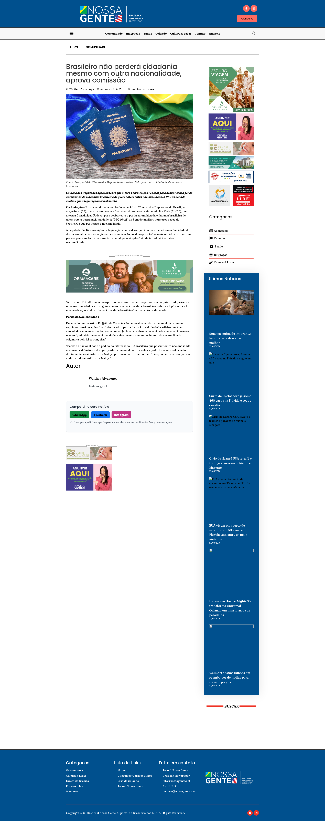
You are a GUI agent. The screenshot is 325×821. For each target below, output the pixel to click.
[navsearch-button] (255, 33)
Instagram (121, 415)
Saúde (148, 33)
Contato (200, 33)
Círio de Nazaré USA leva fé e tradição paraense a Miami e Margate (230, 463)
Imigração (133, 33)
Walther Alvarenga (103, 378)
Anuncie (214, 33)
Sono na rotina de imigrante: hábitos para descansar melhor (230, 338)
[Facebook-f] (246, 8)
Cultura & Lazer (180, 33)
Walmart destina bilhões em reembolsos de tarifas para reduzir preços (229, 677)
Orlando (161, 33)
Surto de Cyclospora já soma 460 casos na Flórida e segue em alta (230, 400)
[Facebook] (250, 813)
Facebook (100, 415)
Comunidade (114, 33)
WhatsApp (79, 415)
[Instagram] (254, 8)
